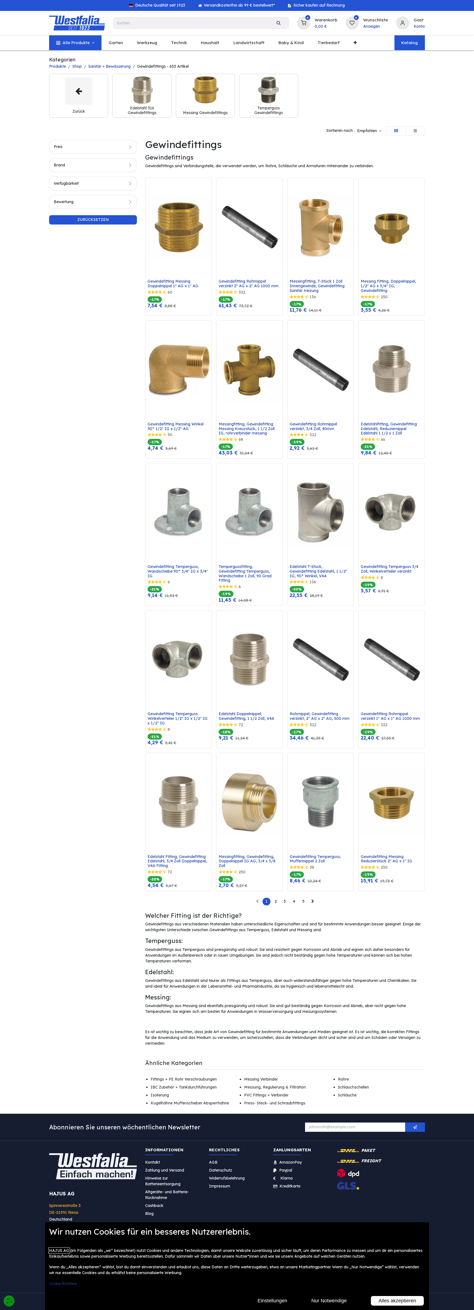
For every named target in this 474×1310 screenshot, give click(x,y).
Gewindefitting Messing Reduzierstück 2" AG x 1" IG (386, 859)
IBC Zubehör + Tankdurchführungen (184, 1087)
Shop (77, 66)
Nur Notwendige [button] (329, 1300)
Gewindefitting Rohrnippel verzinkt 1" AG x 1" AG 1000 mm (390, 716)
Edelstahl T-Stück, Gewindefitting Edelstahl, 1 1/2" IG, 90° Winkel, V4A (319, 571)
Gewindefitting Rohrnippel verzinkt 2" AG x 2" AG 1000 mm (248, 283)
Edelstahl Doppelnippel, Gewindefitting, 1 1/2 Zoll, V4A (246, 716)
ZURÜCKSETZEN (93, 219)
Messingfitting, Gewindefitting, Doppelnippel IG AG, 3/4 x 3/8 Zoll (247, 861)
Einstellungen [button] (272, 1300)
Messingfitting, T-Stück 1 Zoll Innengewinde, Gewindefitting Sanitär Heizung (318, 286)
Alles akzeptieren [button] (397, 1300)
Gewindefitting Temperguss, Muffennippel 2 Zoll (316, 859)
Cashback (154, 1205)
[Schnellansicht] (208, 186)
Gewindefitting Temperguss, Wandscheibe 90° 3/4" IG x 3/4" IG (178, 571)
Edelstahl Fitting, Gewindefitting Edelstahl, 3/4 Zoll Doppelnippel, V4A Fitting (178, 861)
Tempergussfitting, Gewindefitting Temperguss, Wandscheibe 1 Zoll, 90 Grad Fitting (246, 573)
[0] (303, 22)
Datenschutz (220, 1169)
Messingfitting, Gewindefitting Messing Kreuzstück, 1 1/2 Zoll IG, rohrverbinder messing (247, 429)
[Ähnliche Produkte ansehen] (208, 210)
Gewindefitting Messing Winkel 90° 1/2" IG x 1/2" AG (176, 426)
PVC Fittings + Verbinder (266, 1095)
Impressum (219, 1185)
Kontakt (152, 1162)
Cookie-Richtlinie (63, 1283)
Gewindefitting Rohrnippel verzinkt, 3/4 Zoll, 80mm (314, 426)
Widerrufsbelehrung (227, 1177)
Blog (149, 1213)
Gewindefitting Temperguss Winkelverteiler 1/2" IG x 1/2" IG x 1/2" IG (178, 718)
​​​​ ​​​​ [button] (415, 1127)
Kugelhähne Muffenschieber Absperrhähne (190, 1103)
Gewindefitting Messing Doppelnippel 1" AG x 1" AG (173, 283)
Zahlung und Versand (164, 1169)
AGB (213, 1162)
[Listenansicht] (415, 131)
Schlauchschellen (353, 1087)
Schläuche (347, 1095)
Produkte (57, 66)
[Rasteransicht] (396, 131)
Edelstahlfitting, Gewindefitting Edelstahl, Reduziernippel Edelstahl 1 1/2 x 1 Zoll (389, 429)
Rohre (343, 1079)
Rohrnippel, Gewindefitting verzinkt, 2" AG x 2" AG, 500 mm (319, 716)
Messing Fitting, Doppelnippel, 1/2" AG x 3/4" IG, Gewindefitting (389, 286)
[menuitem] (75, 42)
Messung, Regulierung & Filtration (275, 1087)
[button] (369, 131)
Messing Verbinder (261, 1079)
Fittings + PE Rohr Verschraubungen (184, 1079)
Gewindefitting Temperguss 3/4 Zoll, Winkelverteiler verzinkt (390, 569)
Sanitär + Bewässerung (109, 66)
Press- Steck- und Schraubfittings (274, 1103)
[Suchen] (279, 23)
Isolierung (160, 1095)
